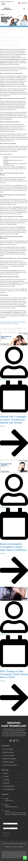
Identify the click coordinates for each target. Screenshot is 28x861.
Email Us (7, 805)
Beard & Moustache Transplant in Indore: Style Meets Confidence (13, 547)
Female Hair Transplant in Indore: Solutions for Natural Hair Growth (13, 419)
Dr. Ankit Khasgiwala (5, 379)
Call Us (6, 798)
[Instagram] (17, 740)
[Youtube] (10, 740)
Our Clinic (7, 811)
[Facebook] (14, 740)
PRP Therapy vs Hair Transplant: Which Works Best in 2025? (14, 674)
